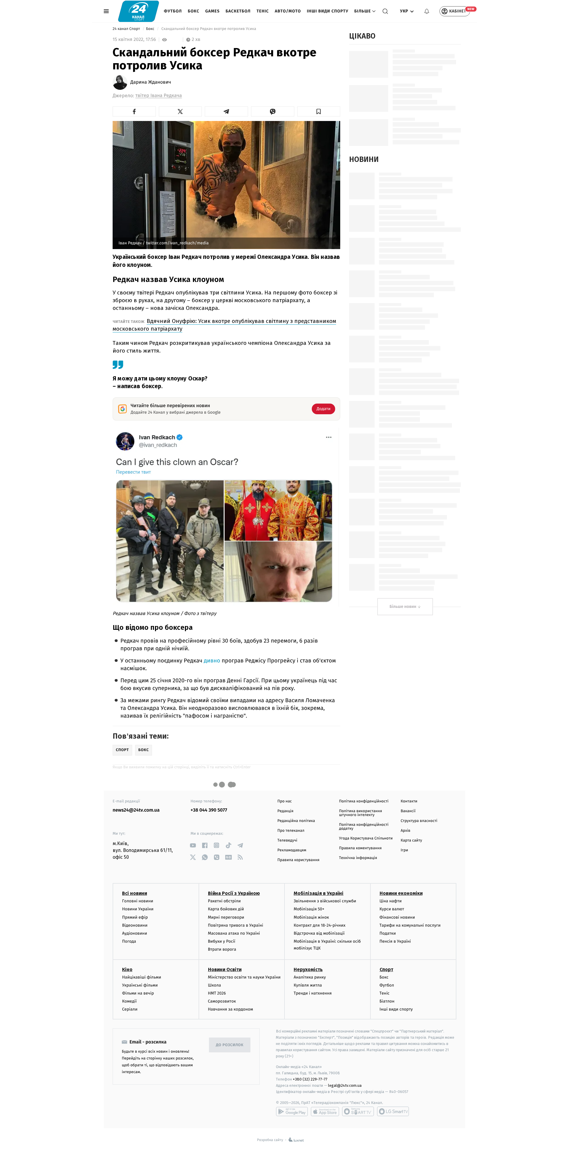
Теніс (263, 11)
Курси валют (392, 909)
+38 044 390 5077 (209, 810)
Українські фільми (140, 985)
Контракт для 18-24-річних (319, 925)
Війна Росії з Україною (234, 893)
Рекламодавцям (291, 850)
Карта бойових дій (226, 909)
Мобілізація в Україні (318, 893)
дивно (212, 660)
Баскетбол (238, 11)
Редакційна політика (296, 821)
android (292, 1111)
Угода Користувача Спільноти (366, 838)
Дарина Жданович (150, 82)
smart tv (358, 1111)
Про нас (284, 801)
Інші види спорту (327, 11)
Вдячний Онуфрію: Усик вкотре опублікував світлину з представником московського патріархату (224, 325)
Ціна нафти (391, 901)
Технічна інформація (358, 858)
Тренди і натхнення (313, 993)
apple (325, 1111)
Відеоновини (135, 925)
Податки (388, 933)
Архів (405, 831)
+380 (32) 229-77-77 (310, 1079)
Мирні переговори (226, 917)
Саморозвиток (222, 1001)
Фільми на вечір (138, 993)
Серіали (130, 1009)
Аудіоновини (134, 933)
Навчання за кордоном (230, 1009)
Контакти (409, 801)
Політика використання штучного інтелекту (360, 813)
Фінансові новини (397, 917)
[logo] (138, 11)
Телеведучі (287, 840)
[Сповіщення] (427, 11)
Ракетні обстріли (224, 901)
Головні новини (137, 901)
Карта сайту (411, 840)
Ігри (404, 850)
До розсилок (230, 1045)
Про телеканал (290, 831)
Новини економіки (401, 893)
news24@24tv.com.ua (136, 810)
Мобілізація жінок (311, 917)
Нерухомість (308, 969)
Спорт (386, 969)
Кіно (127, 969)
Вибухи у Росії (221, 941)
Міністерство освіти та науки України (244, 977)
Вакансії (408, 811)
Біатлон (387, 1001)
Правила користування (298, 860)
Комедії (129, 1001)
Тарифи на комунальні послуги (410, 925)
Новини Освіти (225, 969)
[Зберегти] (319, 111)
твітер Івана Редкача (158, 95)
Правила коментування (360, 848)
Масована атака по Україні (234, 933)
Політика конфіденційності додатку (364, 827)
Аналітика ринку (310, 977)
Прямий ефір (135, 917)
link (193, 845)
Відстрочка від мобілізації (319, 933)
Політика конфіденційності (364, 801)
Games (212, 11)
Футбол (173, 11)
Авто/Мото (288, 11)
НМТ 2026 (217, 993)
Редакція (285, 811)
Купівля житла (308, 985)
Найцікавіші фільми (141, 977)
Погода (129, 941)
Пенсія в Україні (395, 941)
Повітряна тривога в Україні (235, 925)
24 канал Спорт (127, 29)
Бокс (193, 11)
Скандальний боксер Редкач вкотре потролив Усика (208, 29)
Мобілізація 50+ (309, 909)
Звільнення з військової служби (325, 901)
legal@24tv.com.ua (345, 1085)
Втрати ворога (222, 949)
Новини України (138, 909)
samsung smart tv (393, 1111)
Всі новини (134, 893)
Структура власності (419, 821)
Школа (214, 985)
